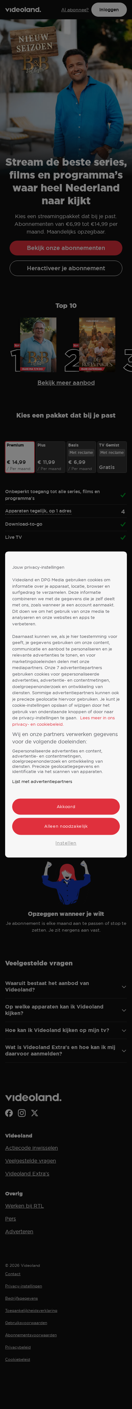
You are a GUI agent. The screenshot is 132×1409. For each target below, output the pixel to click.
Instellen (65, 843)
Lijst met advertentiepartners (42, 781)
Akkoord (66, 806)
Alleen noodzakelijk (65, 826)
